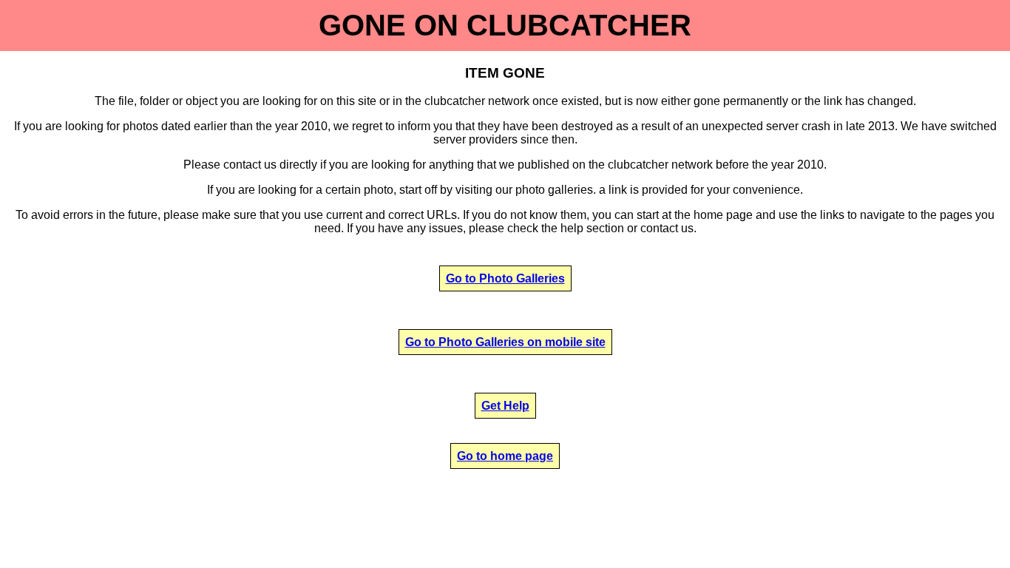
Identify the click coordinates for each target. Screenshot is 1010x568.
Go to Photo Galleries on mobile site (505, 342)
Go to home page (505, 456)
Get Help (505, 405)
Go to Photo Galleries (505, 278)
